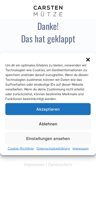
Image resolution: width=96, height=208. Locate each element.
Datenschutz (60, 164)
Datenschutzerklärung (53, 148)
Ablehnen (48, 123)
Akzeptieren (48, 108)
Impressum (81, 148)
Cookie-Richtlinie (21, 148)
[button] (88, 59)
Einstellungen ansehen (48, 138)
